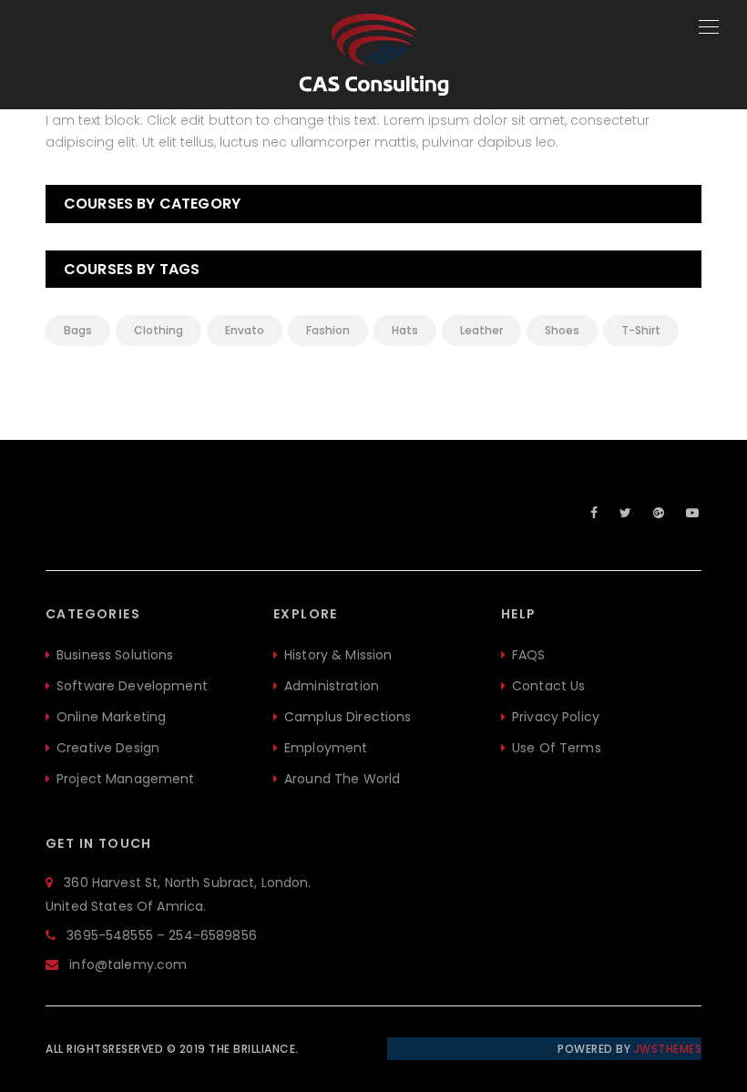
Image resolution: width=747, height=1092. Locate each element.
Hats (405, 330)
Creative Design (107, 748)
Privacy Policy (555, 717)
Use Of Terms (556, 748)
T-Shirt (640, 330)
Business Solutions (115, 655)
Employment (325, 748)
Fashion (328, 330)
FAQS (529, 655)
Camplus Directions (348, 717)
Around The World (342, 779)
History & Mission (338, 655)
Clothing (158, 330)
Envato (244, 330)
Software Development (132, 686)
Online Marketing (111, 717)
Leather (481, 330)
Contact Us (548, 686)
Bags (78, 330)
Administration (331, 686)
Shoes (562, 330)
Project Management (125, 779)
